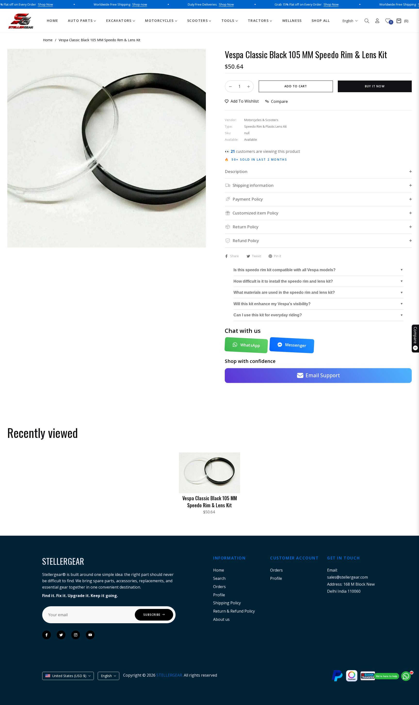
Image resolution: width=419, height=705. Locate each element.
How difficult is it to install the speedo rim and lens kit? (283, 281)
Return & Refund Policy (234, 611)
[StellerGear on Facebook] (46, 635)
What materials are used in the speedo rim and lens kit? (284, 292)
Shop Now (27, 4)
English (347, 20)
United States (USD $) (69, 675)
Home (218, 570)
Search (219, 578)
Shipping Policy (227, 603)
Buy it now (375, 86)
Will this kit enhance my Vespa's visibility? (272, 304)
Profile (219, 595)
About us (221, 619)
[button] (367, 21)
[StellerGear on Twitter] (61, 635)
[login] (377, 21)
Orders (219, 586)
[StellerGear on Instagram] (75, 635)
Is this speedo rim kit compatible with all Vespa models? (285, 270)
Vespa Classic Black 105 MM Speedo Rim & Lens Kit (209, 501)
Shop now (121, 4)
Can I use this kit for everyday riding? (268, 315)
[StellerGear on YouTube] (90, 635)
